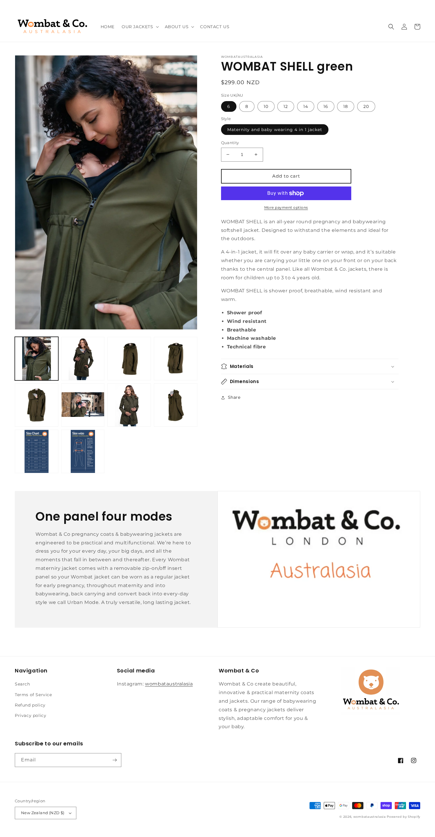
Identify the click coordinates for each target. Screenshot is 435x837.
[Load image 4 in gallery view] (175, 358)
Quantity (230, 142)
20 (366, 106)
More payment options (286, 207)
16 (325, 106)
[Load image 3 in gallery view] (129, 358)
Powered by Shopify (403, 817)
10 (266, 106)
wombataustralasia (169, 684)
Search (22, 684)
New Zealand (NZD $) (43, 812)
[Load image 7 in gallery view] (129, 405)
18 (345, 106)
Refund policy (30, 705)
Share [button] (234, 397)
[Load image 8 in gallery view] (175, 405)
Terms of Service (33, 694)
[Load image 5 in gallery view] (36, 405)
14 (305, 106)
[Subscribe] (114, 760)
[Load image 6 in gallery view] (83, 405)
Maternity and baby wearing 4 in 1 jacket (274, 129)
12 (285, 106)
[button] (139, 26)
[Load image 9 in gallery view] (36, 451)
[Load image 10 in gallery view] (83, 451)
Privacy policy (30, 715)
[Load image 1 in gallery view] (36, 358)
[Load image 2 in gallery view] (83, 358)
